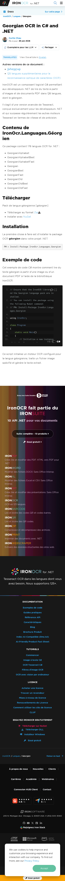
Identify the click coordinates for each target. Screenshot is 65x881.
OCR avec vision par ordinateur (32, 675)
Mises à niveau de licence (32, 698)
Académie (31, 779)
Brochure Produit (32, 632)
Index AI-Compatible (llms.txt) (32, 637)
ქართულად (14, 69)
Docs (11, 11)
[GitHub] (24, 823)
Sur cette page (52, 11)
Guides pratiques (32, 612)
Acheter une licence (32, 688)
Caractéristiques (32, 622)
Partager (49, 47)
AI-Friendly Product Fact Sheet (32, 642)
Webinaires (48, 779)
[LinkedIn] (41, 823)
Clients (52, 769)
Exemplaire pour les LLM (20, 47)
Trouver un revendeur (32, 693)
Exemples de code (32, 608)
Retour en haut (54, 756)
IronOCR (7, 16)
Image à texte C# (32, 660)
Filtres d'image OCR (32, 670)
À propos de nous (18, 769)
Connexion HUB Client (26, 789)
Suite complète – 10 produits (32, 434)
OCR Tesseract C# (32, 665)
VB (48, 341)
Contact (47, 789)
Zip (36, 212)
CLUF (33, 712)
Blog (32, 627)
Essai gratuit (33, 442)
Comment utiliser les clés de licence (32, 707)
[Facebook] (37, 823)
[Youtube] (28, 823)
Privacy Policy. (31, 860)
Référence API (32, 617)
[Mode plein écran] (55, 290)
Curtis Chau (15, 38)
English (42, 57)
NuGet (27, 216)
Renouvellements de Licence (32, 703)
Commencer (32, 655)
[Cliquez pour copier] (52, 290)
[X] (32, 823)
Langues (17, 16)
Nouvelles (38, 769)
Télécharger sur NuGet (34, 726)
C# (58, 341)
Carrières (16, 779)
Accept (44, 868)
